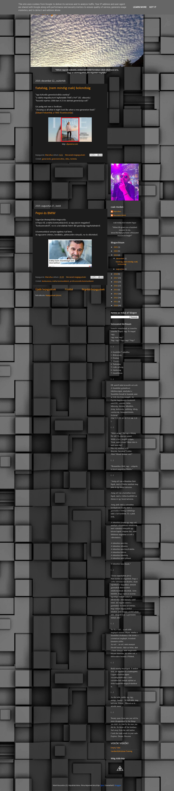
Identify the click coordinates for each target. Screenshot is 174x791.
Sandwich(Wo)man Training (121, 751)
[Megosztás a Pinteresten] (101, 155)
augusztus (120, 269)
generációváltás (58, 159)
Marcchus (117, 212)
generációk (46, 159)
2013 (116, 294)
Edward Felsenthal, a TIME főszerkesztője (54, 113)
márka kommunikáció (60, 281)
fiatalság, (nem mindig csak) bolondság (63, 88)
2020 (116, 251)
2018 (116, 274)
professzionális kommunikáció (82, 281)
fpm (102, 785)
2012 (116, 298)
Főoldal (69, 289)
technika (73, 159)
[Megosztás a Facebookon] (98, 155)
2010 (116, 306)
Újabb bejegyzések (45, 289)
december (120, 259)
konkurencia (46, 281)
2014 (116, 290)
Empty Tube (115, 748)
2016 (116, 282)
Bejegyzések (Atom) (53, 295)
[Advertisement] (70, 184)
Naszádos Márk (120, 215)
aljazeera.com (72, 144)
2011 (116, 302)
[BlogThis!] (93, 155)
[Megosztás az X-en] (96, 155)
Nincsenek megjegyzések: (75, 155)
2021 (116, 247)
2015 (116, 286)
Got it (152, 7)
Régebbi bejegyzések (93, 289)
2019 (116, 255)
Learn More (140, 7)
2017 (116, 278)
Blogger (118, 785)
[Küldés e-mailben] (90, 155)
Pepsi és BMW (45, 213)
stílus (67, 159)
